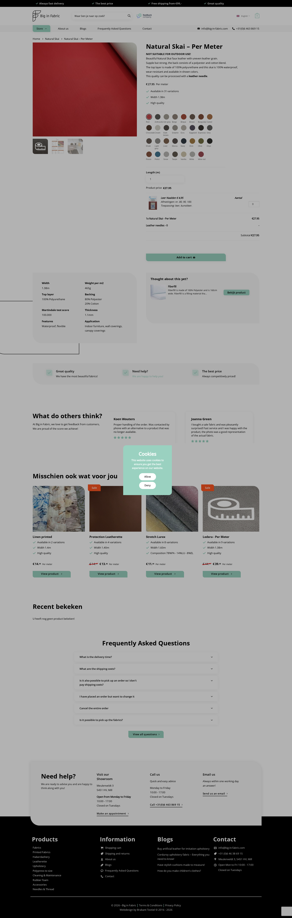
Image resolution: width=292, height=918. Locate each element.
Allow (147, 476)
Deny (147, 485)
